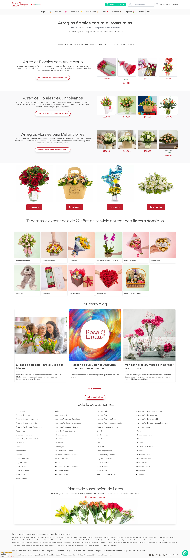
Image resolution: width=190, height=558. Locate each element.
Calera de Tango (57, 537)
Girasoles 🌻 (116, 12)
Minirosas (100, 447)
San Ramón (40, 545)
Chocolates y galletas (24, 435)
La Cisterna (15, 540)
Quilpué (116, 542)
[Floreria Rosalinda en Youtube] (150, 555)
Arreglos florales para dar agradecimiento (152, 423)
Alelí (57, 411)
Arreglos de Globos (63, 415)
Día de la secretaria (144, 435)
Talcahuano (60, 545)
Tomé (74, 545)
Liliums (140, 443)
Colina (91, 537)
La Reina (60, 540)
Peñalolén (35, 542)
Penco (29, 542)
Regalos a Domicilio (104, 459)
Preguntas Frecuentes (55, 551)
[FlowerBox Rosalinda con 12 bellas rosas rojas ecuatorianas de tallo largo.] (106, 67)
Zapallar (113, 545)
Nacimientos (21, 451)
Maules (18, 447)
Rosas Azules (21, 467)
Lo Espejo (99, 540)
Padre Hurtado (144, 540)
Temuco (68, 545)
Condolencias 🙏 (76, 12)
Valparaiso (80, 545)
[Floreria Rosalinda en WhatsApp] (161, 555)
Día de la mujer (102, 435)
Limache (82, 540)
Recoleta (149, 542)
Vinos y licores (21, 478)
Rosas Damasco (143, 467)
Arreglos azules (102, 411)
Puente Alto (75, 542)
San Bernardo (163, 542)
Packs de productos (104, 451)
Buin (37, 537)
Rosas (58, 463)
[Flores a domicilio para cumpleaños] (74, 183)
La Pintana (53, 540)
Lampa (67, 540)
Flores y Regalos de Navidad (27, 439)
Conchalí (106, 537)
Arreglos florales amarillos (147, 415)
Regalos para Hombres (146, 459)
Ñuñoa (130, 540)
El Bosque (120, 537)
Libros (99, 443)
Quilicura (102, 542)
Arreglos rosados (143, 427)
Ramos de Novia (22, 459)
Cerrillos (66, 537)
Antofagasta (26, 537)
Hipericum (60, 443)
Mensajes (60, 447)
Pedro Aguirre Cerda (18, 542)
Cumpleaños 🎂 (46, 12)
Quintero (134, 542)
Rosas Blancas (102, 467)
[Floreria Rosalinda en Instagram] (157, 555)
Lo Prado (106, 540)
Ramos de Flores (143, 455)
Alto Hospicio (16, 537)
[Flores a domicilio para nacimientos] (115, 183)
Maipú (118, 540)
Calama (43, 537)
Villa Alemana (89, 545)
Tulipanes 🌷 (129, 12)
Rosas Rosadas (62, 474)
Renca (155, 542)
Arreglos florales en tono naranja (68, 423)
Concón (113, 537)
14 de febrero (21, 411)
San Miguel (17, 545)
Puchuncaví (58, 542)
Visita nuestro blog (95, 397)
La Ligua (45, 540)
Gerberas (59, 439)
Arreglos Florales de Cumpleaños (68, 419)
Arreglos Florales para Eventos (67, 427)
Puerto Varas (94, 542)
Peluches (140, 451)
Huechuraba (153, 537)
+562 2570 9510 (172, 555)
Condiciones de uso (36, 551)
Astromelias (20, 431)
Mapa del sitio (129, 551)
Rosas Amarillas (103, 463)
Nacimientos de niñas (64, 451)
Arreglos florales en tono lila (26, 423)
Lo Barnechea (90, 540)
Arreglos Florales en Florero (107, 419)
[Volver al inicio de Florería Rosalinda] (20, 4)
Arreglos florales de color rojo (27, 419)
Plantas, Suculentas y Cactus (67, 455)
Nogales (124, 540)
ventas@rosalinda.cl (104, 555)
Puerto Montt (84, 542)
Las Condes (74, 540)
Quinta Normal (125, 542)
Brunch (99, 431)
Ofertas (141, 12)
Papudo (164, 540)
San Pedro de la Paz (28, 545)
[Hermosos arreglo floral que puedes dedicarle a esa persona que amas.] (168, 67)
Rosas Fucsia (102, 470)
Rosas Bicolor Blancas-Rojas (67, 467)
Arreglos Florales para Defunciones (29, 427)
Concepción (98, 537)
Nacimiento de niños (145, 447)
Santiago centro (50, 545)
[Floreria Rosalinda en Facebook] (153, 555)
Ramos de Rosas (62, 459)
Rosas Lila (141, 470)
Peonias (19, 455)
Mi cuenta (141, 551)
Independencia (163, 537)
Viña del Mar (106, 545)
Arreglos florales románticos (107, 427)
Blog (68, 551)
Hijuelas (138, 537)
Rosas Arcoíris (142, 463)
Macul (113, 540)
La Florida (30, 540)
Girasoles (100, 439)
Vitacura (97, 545)
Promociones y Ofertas (106, 455)
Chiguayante (83, 537)
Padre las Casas (155, 540)
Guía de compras (78, 551)
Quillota (109, 542)
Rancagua (142, 542)
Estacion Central (130, 537)
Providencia (49, 542)
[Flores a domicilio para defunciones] (155, 183)
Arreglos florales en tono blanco (149, 419)
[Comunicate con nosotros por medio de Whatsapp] (185, 553)
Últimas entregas (94, 551)
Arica (33, 537)
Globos (139, 439)
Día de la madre (62, 435)
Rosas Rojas (20, 474)
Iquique (171, 537)
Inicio (72, 28)
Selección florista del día (106, 474)
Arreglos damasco (23, 415)
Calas (139, 431)
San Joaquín (173, 542)
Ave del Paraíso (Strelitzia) (66, 431)
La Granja (38, 540)
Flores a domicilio (19, 551)
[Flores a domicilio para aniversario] (34, 183)
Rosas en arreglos (22, 470)
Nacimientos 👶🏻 (92, 12)
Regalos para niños (23, 463)
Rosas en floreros (63, 470)
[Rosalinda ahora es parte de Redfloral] (36, 4)
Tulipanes (140, 474)
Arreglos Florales (103, 415)
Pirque (42, 542)
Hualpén (145, 537)
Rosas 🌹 (105, 12)
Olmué (136, 540)
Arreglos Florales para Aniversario (109, 423)
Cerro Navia (74, 537)
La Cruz (23, 540)
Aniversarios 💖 (61, 12)
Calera (49, 537)
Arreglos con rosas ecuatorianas (149, 411)
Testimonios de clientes (112, 551)
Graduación (20, 443)
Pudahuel (66, 542)
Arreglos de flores (85, 28)
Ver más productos (53, 77)
